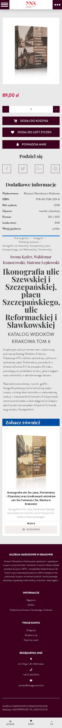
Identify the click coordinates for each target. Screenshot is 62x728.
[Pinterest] (55, 169)
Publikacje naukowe (29, 242)
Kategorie (38, 238)
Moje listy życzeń (31, 640)
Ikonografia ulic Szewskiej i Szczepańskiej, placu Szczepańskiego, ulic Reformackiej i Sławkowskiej (27, 247)
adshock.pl (41, 709)
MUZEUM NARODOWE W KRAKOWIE (21, 706)
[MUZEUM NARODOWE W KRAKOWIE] (31, 5)
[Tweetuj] (23, 169)
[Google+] (39, 169)
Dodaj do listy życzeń (31, 132)
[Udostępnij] (6, 169)
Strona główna (21, 238)
